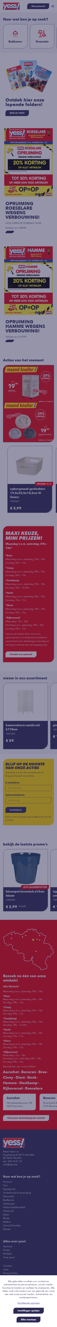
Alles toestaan (28, 1319)
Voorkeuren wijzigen (28, 1303)
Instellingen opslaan (29, 1310)
